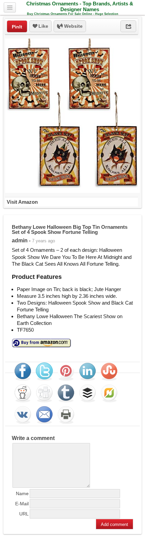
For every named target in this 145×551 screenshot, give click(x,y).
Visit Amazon (22, 202)
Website (73, 26)
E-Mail (22, 503)
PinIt (17, 26)
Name (22, 493)
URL (24, 513)
